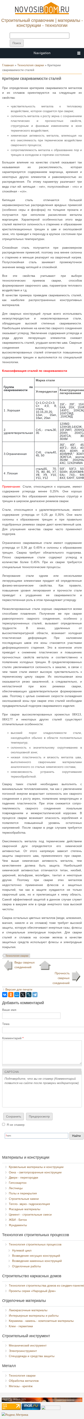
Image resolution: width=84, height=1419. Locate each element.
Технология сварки (30, 65)
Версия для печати (18, 989)
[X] (22, 994)
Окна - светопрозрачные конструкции (35, 1172)
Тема (5, 1024)
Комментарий (12, 1038)
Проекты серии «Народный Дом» (32, 1291)
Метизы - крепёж (21, 1386)
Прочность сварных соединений (61, 978)
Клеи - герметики (21, 1326)
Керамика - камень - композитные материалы (41, 1320)
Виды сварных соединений (24, 965)
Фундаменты (18, 1225)
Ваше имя (9, 1010)
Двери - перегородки (23, 1177)
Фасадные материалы (24, 1209)
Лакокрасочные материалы (28, 1310)
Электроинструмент (23, 1351)
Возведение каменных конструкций (37, 1261)
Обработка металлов (24, 1380)
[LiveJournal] (28, 994)
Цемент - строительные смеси (30, 1214)
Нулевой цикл (21, 1250)
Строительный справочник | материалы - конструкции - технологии (42, 22)
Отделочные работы (26, 1266)
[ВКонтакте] (4, 994)
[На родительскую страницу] (45, 965)
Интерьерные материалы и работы (34, 1315)
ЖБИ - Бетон (18, 1219)
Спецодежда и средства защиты (31, 1356)
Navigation (42, 53)
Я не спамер (16, 1124)
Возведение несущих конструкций (36, 1255)
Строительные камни (24, 1198)
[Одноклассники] (10, 994)
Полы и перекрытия (23, 1193)
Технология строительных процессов (35, 1244)
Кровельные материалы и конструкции (36, 1167)
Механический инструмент (28, 1345)
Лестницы (16, 1188)
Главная (8, 65)
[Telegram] (34, 994)
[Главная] (42, 13)
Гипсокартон (17, 1182)
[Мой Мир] (16, 994)
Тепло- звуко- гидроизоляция (29, 1204)
